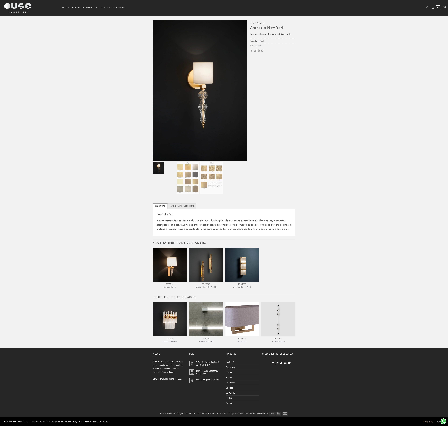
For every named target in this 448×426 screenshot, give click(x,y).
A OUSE (99, 7)
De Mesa (229, 387)
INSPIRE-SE (109, 7)
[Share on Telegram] (262, 51)
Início (252, 23)
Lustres (229, 372)
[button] (427, 7)
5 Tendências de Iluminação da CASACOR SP (208, 363)
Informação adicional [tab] (182, 206)
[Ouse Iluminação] (29, 8)
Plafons (229, 377)
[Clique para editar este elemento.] (265, 362)
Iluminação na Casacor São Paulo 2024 (207, 372)
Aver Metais (257, 45)
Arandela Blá (242, 341)
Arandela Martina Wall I (242, 287)
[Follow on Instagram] (444, 7)
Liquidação (88, 7)
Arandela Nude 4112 (206, 341)
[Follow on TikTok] (281, 363)
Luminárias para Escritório (207, 379)
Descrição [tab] (160, 206)
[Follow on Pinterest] (289, 363)
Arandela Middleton (169, 341)
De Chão (229, 398)
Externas (229, 403)
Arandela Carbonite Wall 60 (206, 287)
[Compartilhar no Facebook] (252, 51)
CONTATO (120, 7)
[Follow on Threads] (285, 363)
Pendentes (230, 367)
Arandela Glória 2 (278, 341)
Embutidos (230, 382)
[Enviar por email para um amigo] (255, 51)
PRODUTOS (73, 7)
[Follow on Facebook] (273, 363)
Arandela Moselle (169, 287)
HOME (64, 7)
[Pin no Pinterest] (259, 51)
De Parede (260, 23)
